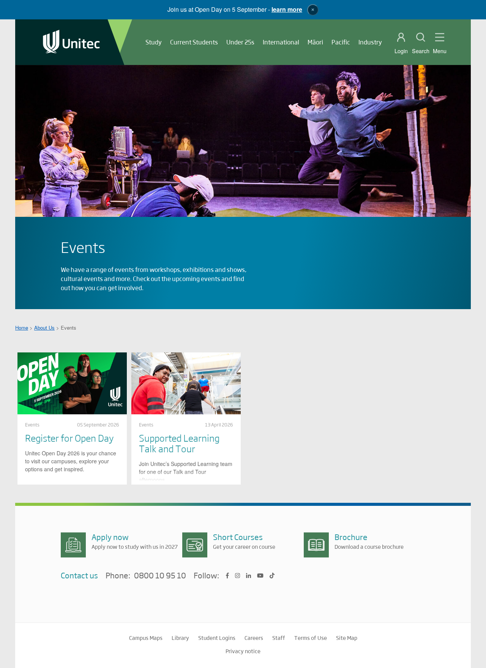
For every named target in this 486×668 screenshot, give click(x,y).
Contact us (79, 575)
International (281, 42)
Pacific (340, 42)
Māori (315, 42)
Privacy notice (243, 651)
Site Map (346, 637)
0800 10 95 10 (160, 576)
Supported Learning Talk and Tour (179, 443)
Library (180, 637)
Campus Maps (146, 637)
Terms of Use (310, 637)
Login (401, 51)
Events (32, 424)
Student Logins (216, 637)
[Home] (71, 42)
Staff (278, 637)
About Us (44, 327)
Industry (370, 42)
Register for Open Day (69, 437)
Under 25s (240, 42)
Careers (254, 637)
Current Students (194, 42)
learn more (286, 9)
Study (153, 42)
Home (21, 327)
